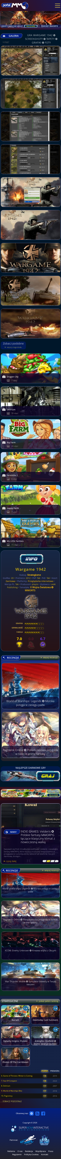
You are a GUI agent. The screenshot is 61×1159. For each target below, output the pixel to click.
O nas (20, 1151)
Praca (50, 1151)
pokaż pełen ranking (48, 1001)
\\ (47, 861)
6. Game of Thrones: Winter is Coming (16, 1076)
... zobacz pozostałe (11, 1101)
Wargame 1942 (30, 569)
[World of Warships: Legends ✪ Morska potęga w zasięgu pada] (30, 899)
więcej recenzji (51, 870)
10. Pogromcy (6, 1096)
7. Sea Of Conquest (9, 1081)
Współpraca (40, 1151)
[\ (44, 861)
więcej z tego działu (14, 347)
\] (55, 861)
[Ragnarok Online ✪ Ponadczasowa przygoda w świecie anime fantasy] (30, 930)
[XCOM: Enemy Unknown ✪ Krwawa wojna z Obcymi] (30, 961)
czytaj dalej (11, 861)
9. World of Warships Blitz (11, 1091)
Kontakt (44, 1154)
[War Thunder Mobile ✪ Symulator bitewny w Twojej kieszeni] (30, 992)
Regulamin (17, 1154)
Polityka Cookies (31, 1154)
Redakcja (29, 1151)
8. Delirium (5, 1086)
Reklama (11, 1151)
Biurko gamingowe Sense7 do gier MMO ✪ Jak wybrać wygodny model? (38, 838)
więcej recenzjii (50, 657)
